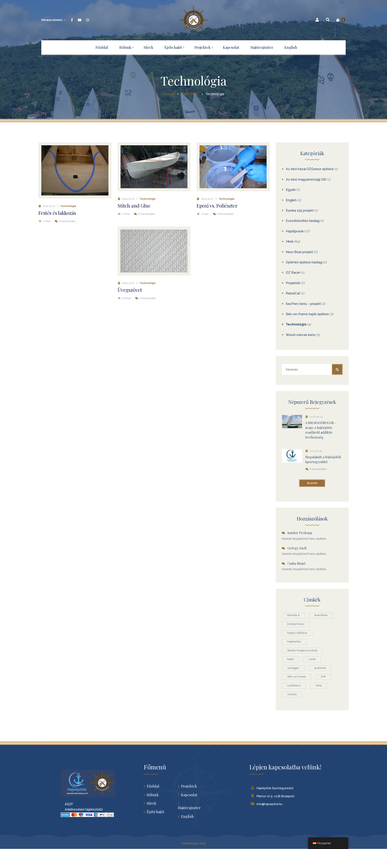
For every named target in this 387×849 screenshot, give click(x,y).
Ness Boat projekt (299, 252)
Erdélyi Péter (295, 624)
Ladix (312, 659)
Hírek (289, 241)
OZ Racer (293, 272)
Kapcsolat (189, 795)
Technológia (68, 206)
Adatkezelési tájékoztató (82, 809)
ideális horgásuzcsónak (302, 650)
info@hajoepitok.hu (269, 804)
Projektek (293, 283)
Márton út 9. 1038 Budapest (275, 796)
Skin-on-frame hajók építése (307, 314)
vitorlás (292, 694)
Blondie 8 (293, 615)
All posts (312, 483)
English (291, 200)
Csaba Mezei (296, 563)
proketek (320, 668)
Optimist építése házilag (304, 262)
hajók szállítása (297, 633)
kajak (290, 659)
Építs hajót (155, 812)
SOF (323, 676)
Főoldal (153, 786)
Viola (318, 685)
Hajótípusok (295, 231)
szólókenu (294, 685)
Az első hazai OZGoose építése (310, 169)
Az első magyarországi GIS (306, 179)
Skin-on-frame (296, 676)
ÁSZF (67, 804)
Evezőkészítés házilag (302, 221)
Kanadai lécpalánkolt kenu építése (304, 538)
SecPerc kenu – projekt (303, 304)
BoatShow (321, 615)
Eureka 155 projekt (300, 210)
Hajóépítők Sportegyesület (275, 788)
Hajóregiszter (189, 807)
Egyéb (291, 190)
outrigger (293, 668)
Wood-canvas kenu (300, 335)
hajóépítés (294, 641)
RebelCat (293, 293)
